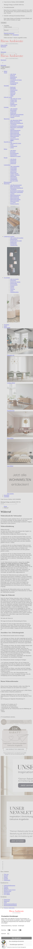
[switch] (3, 947)
